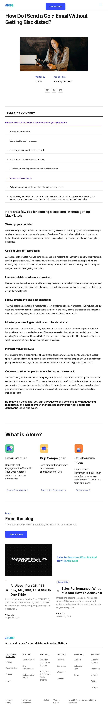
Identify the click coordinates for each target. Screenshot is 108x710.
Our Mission (62, 666)
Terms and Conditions (26, 701)
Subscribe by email (95, 661)
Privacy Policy (9, 701)
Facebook (95, 669)
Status (46, 700)
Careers (60, 678)
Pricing (9, 662)
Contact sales (55, 6)
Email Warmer (28, 660)
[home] (9, 5)
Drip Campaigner (28, 667)
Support (77, 660)
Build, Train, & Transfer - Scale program (45, 675)
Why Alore (61, 672)
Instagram (95, 687)
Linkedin (94, 675)
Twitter (94, 681)
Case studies (11, 668)
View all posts (16, 534)
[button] (100, 5)
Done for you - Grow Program (45, 662)
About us (61, 660)
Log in (8, 680)
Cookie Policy (56, 701)
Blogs (76, 675)
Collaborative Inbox (28, 676)
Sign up (9, 674)
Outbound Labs (78, 667)
